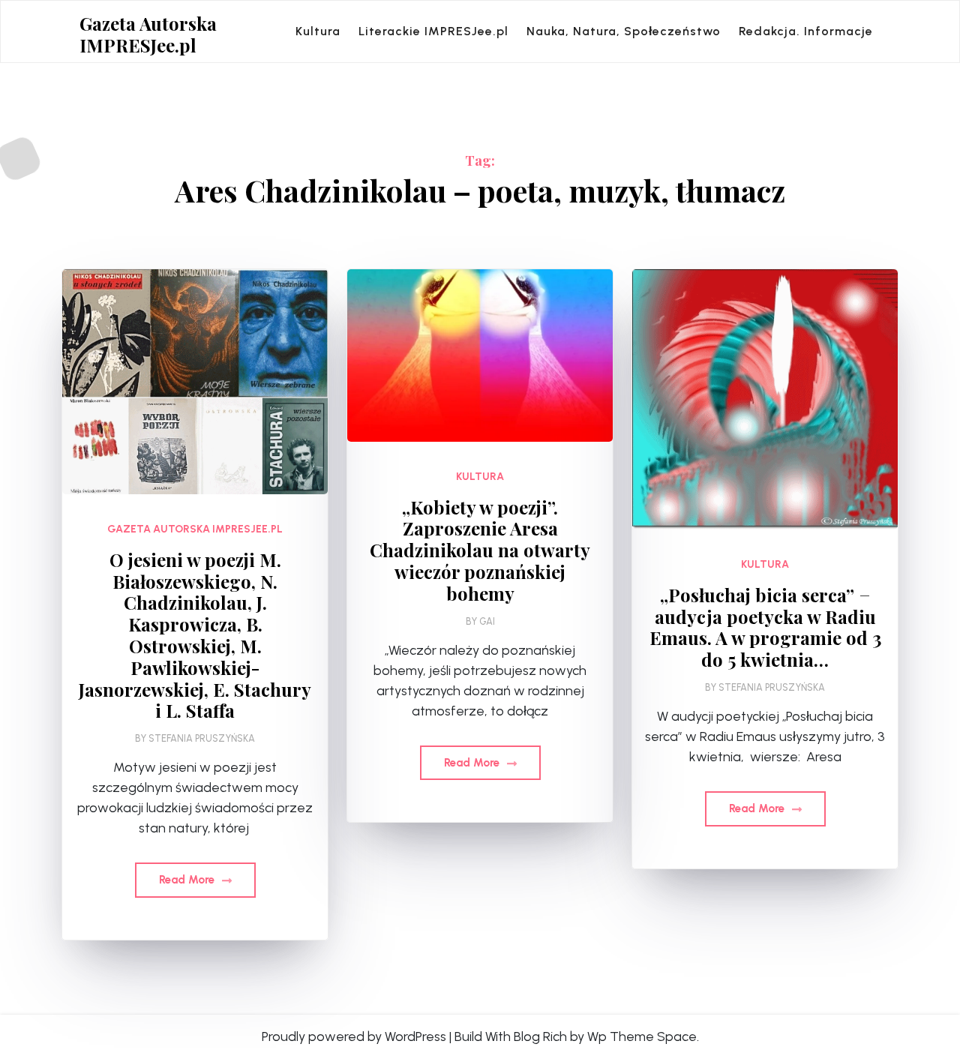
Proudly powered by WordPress (354, 1036)
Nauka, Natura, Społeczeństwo (623, 31)
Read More (188, 879)
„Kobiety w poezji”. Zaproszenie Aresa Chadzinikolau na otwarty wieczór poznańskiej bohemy (480, 550)
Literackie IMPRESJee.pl (433, 31)
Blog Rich (540, 1036)
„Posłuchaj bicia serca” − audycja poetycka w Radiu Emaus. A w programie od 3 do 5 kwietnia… (765, 627)
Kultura (318, 31)
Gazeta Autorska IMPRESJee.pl (148, 34)
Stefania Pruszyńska (201, 738)
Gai (487, 621)
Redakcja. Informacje (806, 31)
